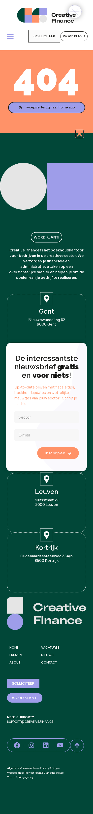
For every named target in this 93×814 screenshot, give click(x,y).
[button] (79, 134)
